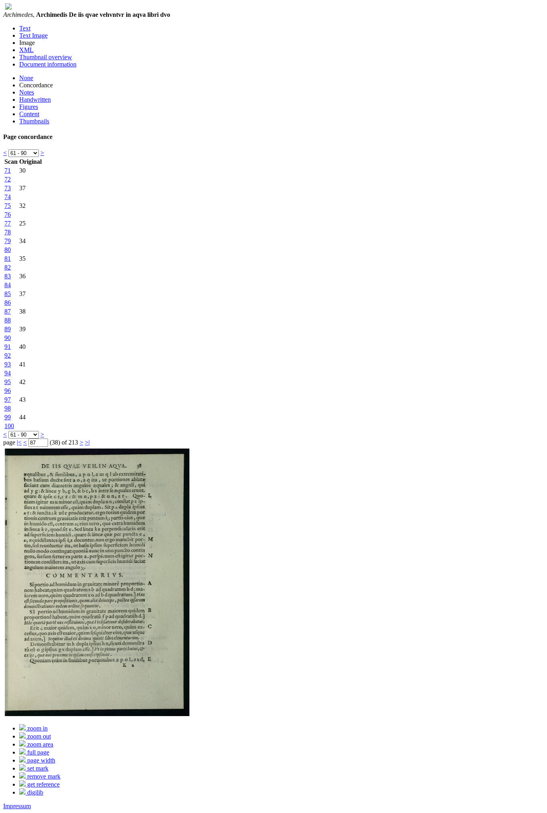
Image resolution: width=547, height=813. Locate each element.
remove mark (43, 776)
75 (7, 205)
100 (9, 426)
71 (7, 170)
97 (7, 399)
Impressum (17, 806)
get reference (43, 784)
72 (7, 179)
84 (7, 285)
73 (7, 188)
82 (7, 267)
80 (7, 249)
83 (7, 276)
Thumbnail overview (45, 57)
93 (7, 364)
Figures (28, 106)
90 (7, 337)
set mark (37, 768)
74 (7, 196)
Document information (47, 64)
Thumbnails (34, 121)
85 (7, 293)
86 (7, 302)
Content (29, 114)
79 (7, 240)
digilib (34, 792)
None (26, 77)
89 (7, 329)
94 (7, 373)
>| (87, 442)
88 (7, 320)
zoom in (37, 728)
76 (7, 214)
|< (19, 442)
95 (7, 381)
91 (7, 346)
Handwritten (35, 99)
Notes (26, 92)
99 (7, 417)
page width (40, 760)
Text (24, 28)
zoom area (39, 744)
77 (7, 223)
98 (7, 408)
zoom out (38, 736)
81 (7, 258)
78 (7, 232)
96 (7, 390)
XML (26, 49)
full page (37, 752)
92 (7, 355)
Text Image (33, 35)
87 (7, 311)
